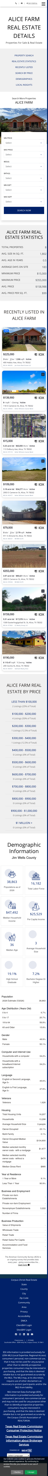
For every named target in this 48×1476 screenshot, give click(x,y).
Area (24, 1307)
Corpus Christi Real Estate (24, 1279)
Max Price (8, 150)
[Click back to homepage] (5, 3)
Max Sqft (8, 197)
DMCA (24, 1320)
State (24, 1284)
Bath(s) (7, 173)
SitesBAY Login (24, 1329)
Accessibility (24, 1316)
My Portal (32, 3)
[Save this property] (43, 331)
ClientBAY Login (24, 1325)
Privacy (24, 1311)
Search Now (24, 210)
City (24, 1293)
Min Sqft (7, 185)
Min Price (8, 138)
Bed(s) (6, 161)
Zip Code (24, 1298)
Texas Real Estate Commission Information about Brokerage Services (24, 1440)
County (24, 1288)
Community (24, 1302)
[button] (43, 4)
